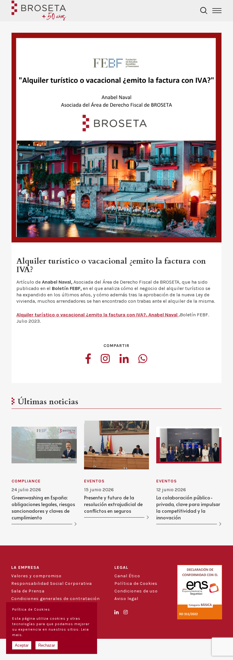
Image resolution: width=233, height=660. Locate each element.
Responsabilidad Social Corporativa (51, 583)
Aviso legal (126, 598)
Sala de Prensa (28, 591)
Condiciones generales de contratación (55, 598)
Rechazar (46, 645)
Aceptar (22, 645)
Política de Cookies (135, 583)
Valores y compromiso (36, 575)
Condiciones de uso (136, 591)
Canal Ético (127, 575)
